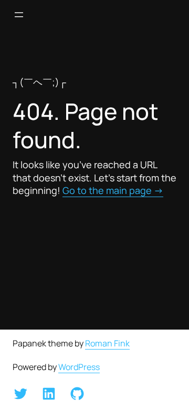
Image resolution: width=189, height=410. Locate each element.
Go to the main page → (112, 190)
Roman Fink (107, 343)
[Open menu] (19, 14)
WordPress (79, 367)
